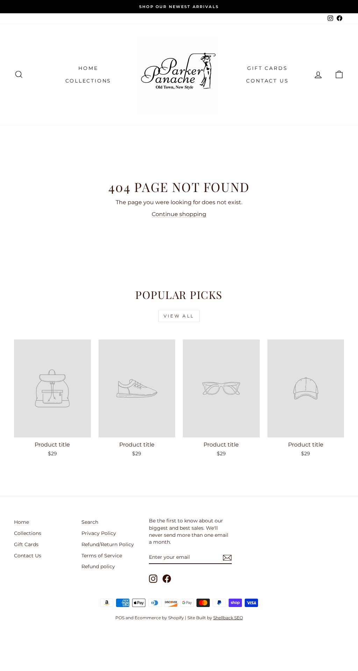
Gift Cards (267, 68)
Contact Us (267, 81)
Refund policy (98, 566)
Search (89, 522)
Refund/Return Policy (107, 544)
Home (88, 68)
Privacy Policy (98, 533)
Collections (88, 81)
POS (119, 617)
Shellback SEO (228, 617)
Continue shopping (179, 214)
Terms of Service (101, 555)
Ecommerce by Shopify (159, 617)
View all (179, 316)
